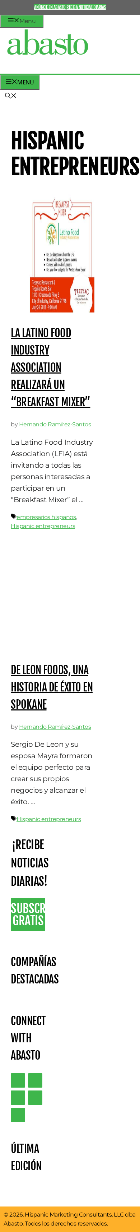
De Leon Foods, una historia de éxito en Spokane (52, 687)
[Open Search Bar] (11, 96)
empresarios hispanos (46, 517)
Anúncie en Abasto (50, 7)
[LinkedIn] (35, 1080)
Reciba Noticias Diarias (86, 7)
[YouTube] (35, 1097)
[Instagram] (18, 1097)
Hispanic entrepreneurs (43, 526)
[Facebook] (18, 1115)
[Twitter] (18, 1080)
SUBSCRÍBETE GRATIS (28, 914)
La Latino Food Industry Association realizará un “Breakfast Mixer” (50, 367)
